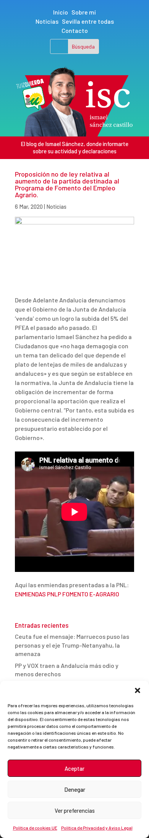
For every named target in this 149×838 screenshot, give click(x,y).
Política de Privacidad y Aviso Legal (97, 827)
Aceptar (74, 768)
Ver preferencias (75, 810)
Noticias (47, 21)
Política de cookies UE (35, 827)
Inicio (60, 12)
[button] (137, 690)
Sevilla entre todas (88, 21)
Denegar (74, 789)
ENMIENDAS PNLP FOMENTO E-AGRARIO (67, 594)
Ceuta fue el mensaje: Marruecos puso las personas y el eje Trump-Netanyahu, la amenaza (72, 645)
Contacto (75, 30)
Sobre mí (83, 12)
